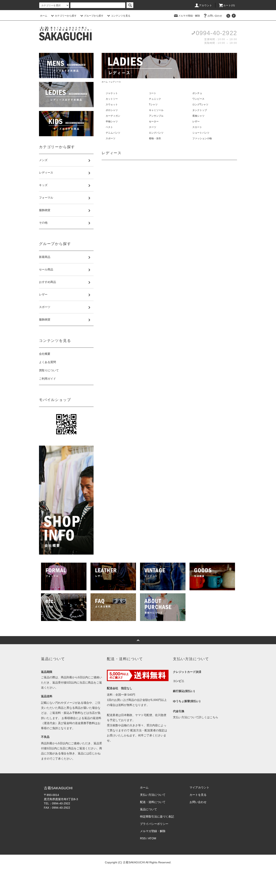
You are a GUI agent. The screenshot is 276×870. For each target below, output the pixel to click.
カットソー (112, 98)
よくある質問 (47, 362)
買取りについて (49, 370)
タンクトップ (199, 110)
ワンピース (198, 98)
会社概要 (44, 353)
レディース (116, 82)
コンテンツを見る (120, 15)
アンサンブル (156, 115)
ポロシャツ (112, 110)
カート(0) (229, 5)
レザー (196, 121)
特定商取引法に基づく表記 (157, 816)
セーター (154, 121)
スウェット (112, 104)
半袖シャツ (112, 121)
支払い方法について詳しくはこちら (195, 717)
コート (152, 93)
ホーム (43, 15)
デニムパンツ (113, 132)
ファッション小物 (202, 138)
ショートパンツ (200, 132)
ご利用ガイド (47, 378)
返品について (148, 809)
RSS (143, 838)
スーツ (152, 127)
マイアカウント (199, 787)
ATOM (152, 838)
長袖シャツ (198, 115)
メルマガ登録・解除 (189, 15)
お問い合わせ (215, 15)
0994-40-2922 (216, 33)
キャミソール (156, 110)
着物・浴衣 (155, 138)
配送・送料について (152, 802)
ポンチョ (197, 93)
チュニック (155, 98)
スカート (197, 127)
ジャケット (112, 93)
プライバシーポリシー (154, 823)
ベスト (109, 127)
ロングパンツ (156, 132)
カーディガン (113, 115)
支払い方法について (152, 794)
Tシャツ (153, 104)
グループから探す (93, 15)
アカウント (205, 5)
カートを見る (198, 794)
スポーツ (110, 138)
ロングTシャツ (200, 104)
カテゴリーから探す (66, 15)
